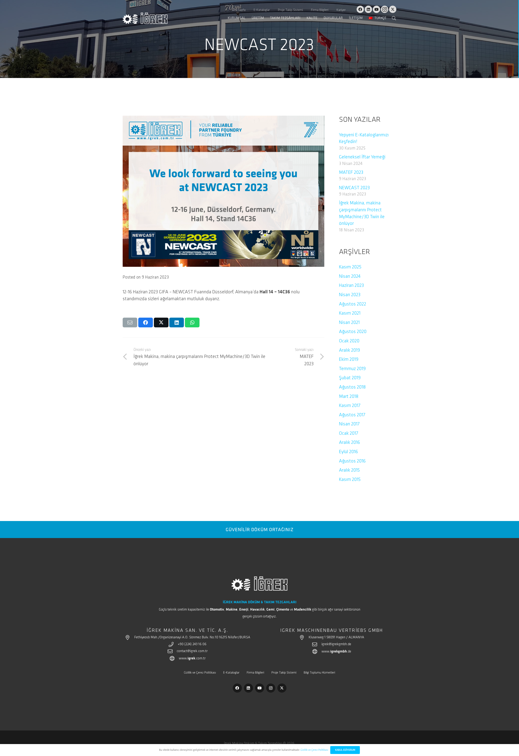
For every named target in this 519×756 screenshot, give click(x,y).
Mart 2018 (348, 396)
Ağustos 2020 (353, 331)
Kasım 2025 (350, 267)
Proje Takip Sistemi (283, 672)
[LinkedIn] (368, 9)
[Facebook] (360, 9)
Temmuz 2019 (352, 368)
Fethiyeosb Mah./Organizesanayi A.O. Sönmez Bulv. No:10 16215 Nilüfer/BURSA (192, 637)
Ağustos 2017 (352, 415)
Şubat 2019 (350, 378)
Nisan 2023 (349, 295)
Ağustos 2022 (352, 304)
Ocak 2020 (349, 341)
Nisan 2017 (349, 424)
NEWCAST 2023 (354, 188)
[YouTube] (376, 9)
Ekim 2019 (348, 359)
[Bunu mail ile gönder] (130, 322)
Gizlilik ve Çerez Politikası (200, 672)
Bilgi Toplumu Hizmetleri (319, 672)
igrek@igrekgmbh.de (336, 644)
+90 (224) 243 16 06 (192, 644)
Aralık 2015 (349, 470)
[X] (392, 9)
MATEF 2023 (351, 172)
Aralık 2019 (349, 350)
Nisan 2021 (349, 322)
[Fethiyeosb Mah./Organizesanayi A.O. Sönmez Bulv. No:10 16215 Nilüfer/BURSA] (129, 637)
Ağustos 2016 (352, 461)
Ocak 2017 (348, 433)
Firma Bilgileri (255, 672)
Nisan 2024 (350, 276)
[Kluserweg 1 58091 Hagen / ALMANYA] (303, 637)
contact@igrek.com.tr (192, 651)
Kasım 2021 (349, 313)
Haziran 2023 (351, 285)
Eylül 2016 (348, 452)
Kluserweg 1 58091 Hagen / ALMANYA (336, 637)
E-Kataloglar (231, 672)
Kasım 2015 (350, 479)
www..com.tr (192, 658)
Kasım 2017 (349, 405)
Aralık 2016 (349, 442)
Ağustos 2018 (352, 387)
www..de (336, 651)
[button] (389, 18)
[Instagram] (384, 9)
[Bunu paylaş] (145, 322)
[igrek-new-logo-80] (145, 18)
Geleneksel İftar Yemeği (362, 157)
